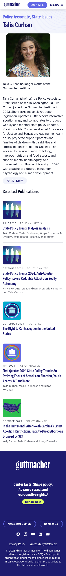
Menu (55, 5)
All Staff (17, 181)
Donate (37, 5)
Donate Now (33, 502)
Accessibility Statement (43, 544)
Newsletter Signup (20, 524)
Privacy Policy (17, 544)
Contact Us (51, 524)
